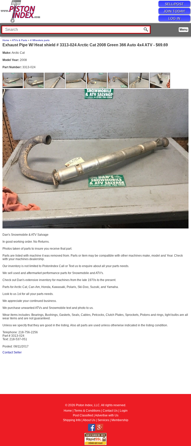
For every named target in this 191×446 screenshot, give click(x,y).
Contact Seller (12, 352)
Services (103, 420)
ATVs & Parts (19, 40)
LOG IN (174, 18)
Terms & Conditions (87, 410)
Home (5, 40)
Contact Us (110, 410)
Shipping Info (72, 420)
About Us (89, 420)
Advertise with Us (106, 415)
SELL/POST (174, 4)
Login (124, 410)
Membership (119, 420)
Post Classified (83, 415)
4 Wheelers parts (39, 40)
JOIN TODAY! (174, 11)
